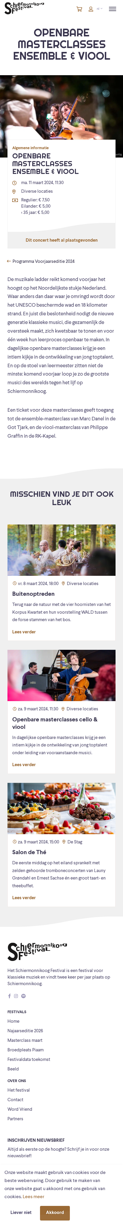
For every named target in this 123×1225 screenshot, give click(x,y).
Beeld (13, 1069)
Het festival (18, 1090)
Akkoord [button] (55, 1213)
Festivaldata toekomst (28, 1060)
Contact (15, 1100)
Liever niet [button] (21, 1213)
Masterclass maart (24, 1041)
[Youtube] (29, 997)
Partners (15, 1119)
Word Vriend (19, 1109)
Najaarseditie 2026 (25, 1031)
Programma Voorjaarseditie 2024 (43, 262)
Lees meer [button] (33, 1197)
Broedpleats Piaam (25, 1050)
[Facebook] (9, 997)
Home (13, 1021)
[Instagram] (16, 997)
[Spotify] (23, 997)
